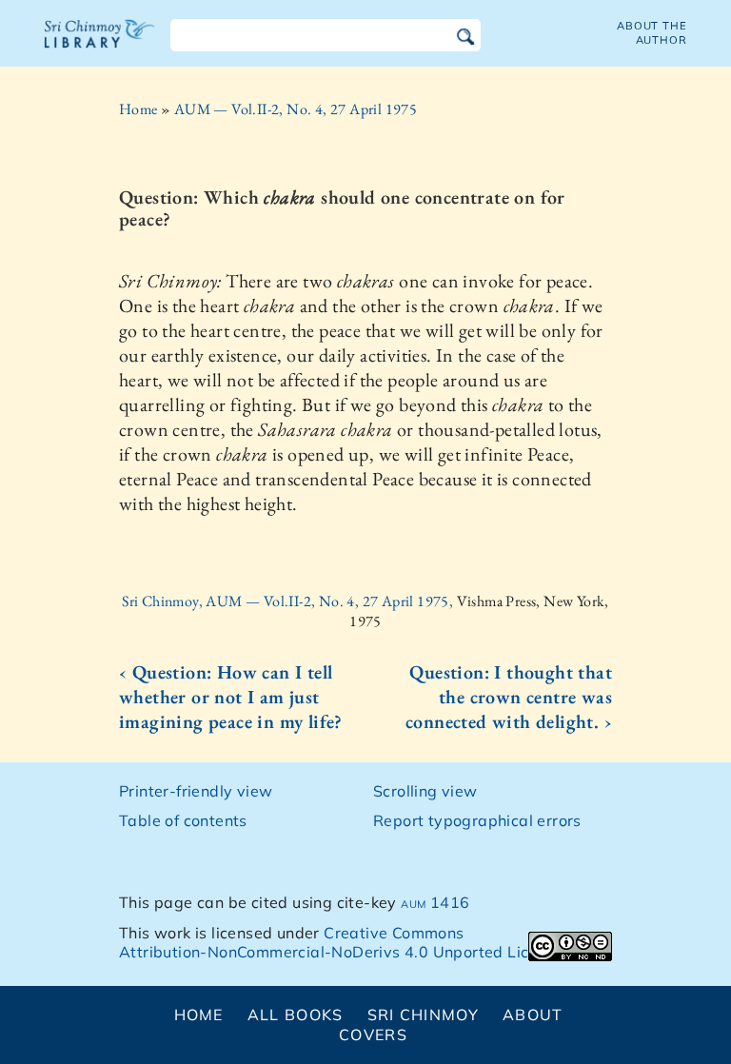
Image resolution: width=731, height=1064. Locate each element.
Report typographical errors (477, 820)
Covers (373, 1034)
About (533, 1014)
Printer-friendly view (195, 790)
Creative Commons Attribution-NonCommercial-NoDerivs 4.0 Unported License (341, 942)
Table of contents (183, 820)
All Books (295, 1014)
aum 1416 (435, 902)
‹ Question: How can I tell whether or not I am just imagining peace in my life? (231, 697)
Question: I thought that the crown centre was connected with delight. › (508, 697)
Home (138, 109)
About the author (652, 33)
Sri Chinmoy (423, 1014)
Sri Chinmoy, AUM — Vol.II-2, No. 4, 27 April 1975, (289, 601)
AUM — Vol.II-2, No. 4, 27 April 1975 (295, 109)
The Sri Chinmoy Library (100, 46)
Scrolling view (425, 790)
